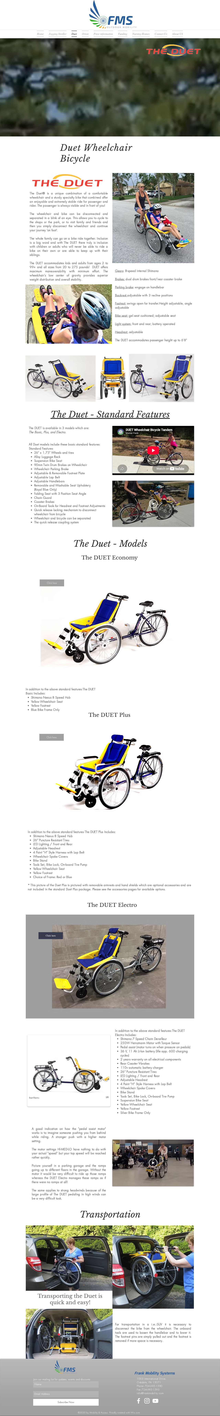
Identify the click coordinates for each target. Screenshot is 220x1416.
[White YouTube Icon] (155, 1400)
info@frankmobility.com (150, 1393)
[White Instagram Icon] (147, 1400)
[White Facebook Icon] (138, 1400)
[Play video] (153, 503)
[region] (110, 628)
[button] (52, 582)
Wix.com (135, 1412)
